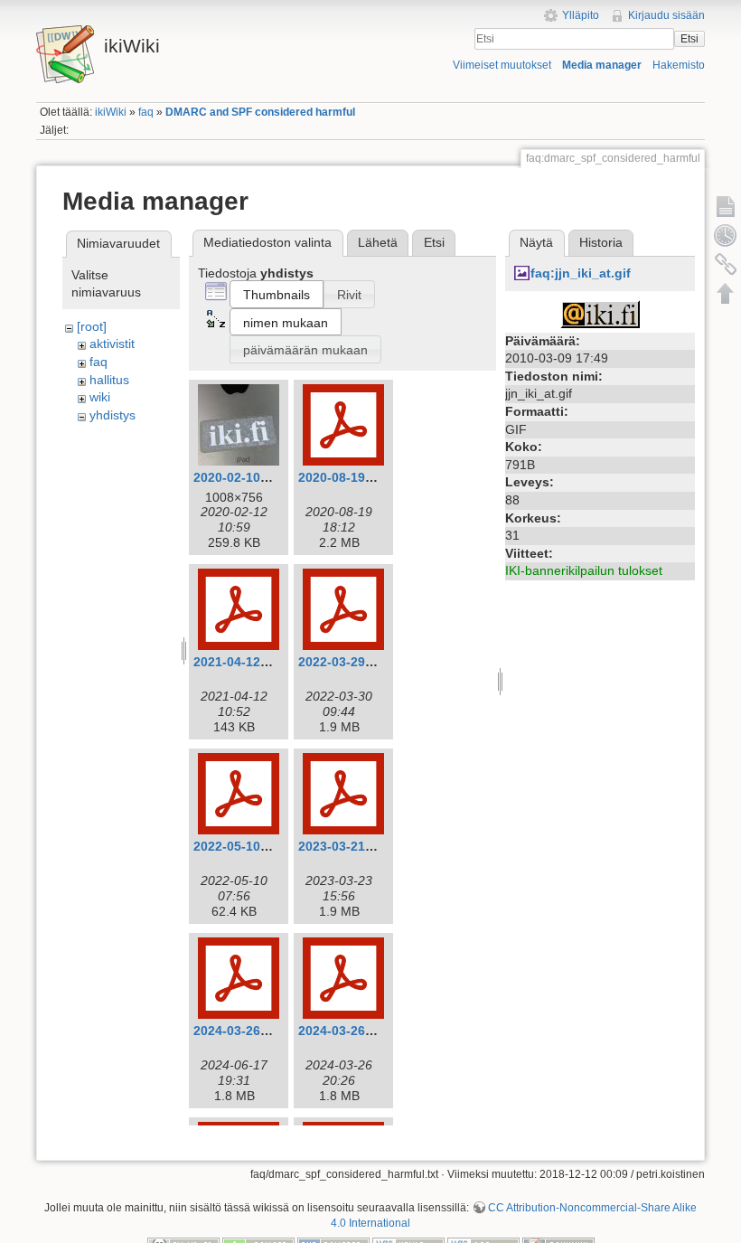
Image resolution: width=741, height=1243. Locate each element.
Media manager (602, 65)
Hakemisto (678, 65)
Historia (601, 242)
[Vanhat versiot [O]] (725, 235)
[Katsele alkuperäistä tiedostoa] (600, 313)
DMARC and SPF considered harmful (260, 112)
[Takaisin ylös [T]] (725, 292)
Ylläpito (580, 15)
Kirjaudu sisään (666, 15)
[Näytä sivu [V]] (725, 206)
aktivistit (112, 343)
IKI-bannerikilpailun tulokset (583, 570)
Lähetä (378, 242)
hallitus (109, 379)
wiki (99, 397)
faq (146, 112)
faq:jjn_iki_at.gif (580, 273)
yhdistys (112, 415)
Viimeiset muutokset (502, 65)
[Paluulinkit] (725, 264)
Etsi (689, 39)
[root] (92, 326)
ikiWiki (111, 112)
